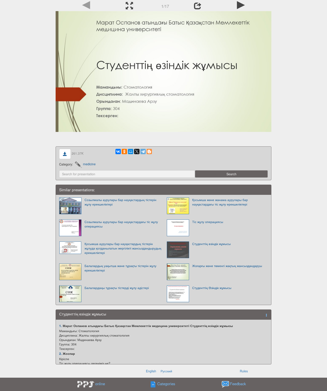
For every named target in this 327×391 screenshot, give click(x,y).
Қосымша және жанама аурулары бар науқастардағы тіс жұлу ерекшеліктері (220, 201)
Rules (244, 371)
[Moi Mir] (130, 151)
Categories (166, 383)
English (151, 371)
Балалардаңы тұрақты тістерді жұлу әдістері (117, 287)
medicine (89, 164)
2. (60, 353)
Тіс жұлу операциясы (207, 221)
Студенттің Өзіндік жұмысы (211, 287)
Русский (166, 371)
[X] (136, 151)
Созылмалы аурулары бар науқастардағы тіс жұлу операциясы (121, 223)
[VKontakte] (118, 151)
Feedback (238, 383)
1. (60, 325)
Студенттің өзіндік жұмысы (211, 243)
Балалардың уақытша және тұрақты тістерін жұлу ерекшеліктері (120, 267)
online (100, 383)
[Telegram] (143, 151)
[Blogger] (149, 151)
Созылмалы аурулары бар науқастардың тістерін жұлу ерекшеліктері (120, 201)
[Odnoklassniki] (124, 151)
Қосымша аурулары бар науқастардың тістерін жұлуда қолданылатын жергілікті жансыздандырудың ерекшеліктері (123, 248)
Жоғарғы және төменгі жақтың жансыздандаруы (227, 265)
